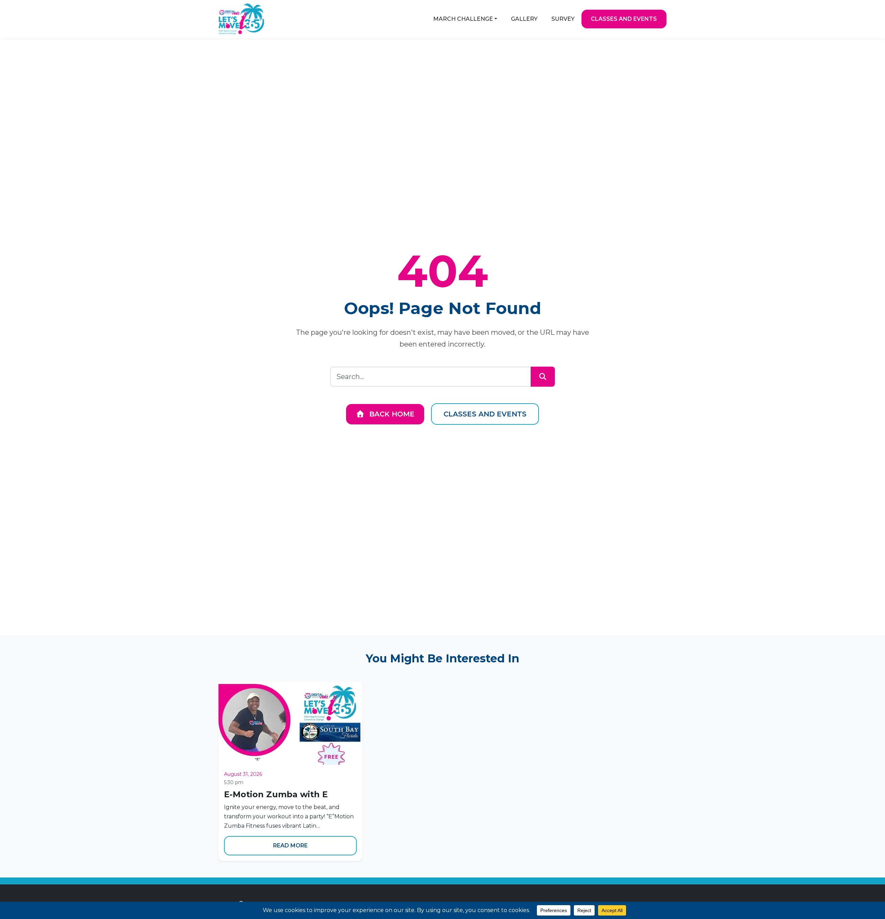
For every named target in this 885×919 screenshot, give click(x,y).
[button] (465, 19)
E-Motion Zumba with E (276, 794)
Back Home (390, 414)
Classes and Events (485, 414)
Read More (290, 845)
